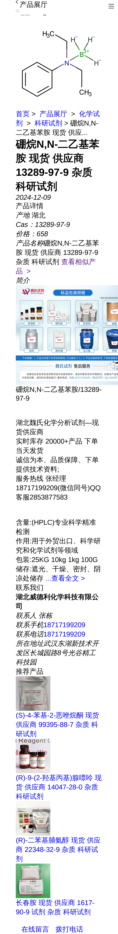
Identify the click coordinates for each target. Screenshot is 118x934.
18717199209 (64, 625)
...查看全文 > (65, 578)
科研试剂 (48, 123)
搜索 (44, 15)
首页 (23, 114)
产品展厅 (53, 114)
